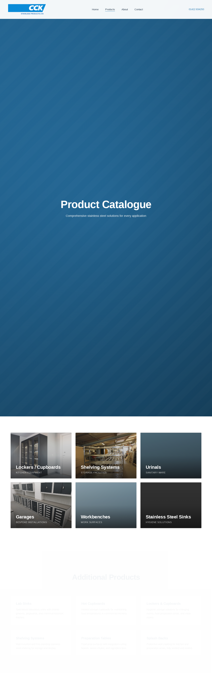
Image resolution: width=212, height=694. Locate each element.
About (125, 9)
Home (95, 9)
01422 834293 (196, 9)
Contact (138, 9)
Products (110, 9)
